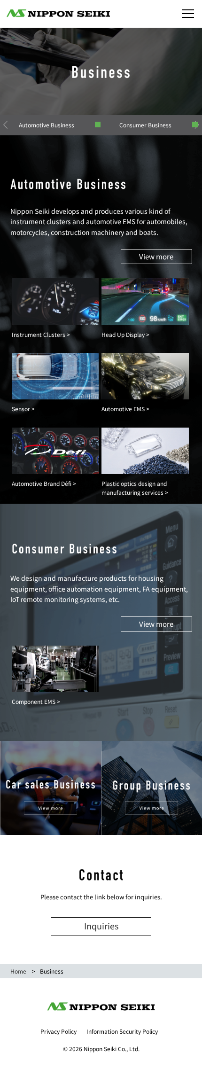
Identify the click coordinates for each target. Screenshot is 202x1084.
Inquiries (101, 926)
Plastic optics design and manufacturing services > (134, 487)
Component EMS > (36, 701)
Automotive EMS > (125, 409)
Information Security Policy (122, 1031)
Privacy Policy (58, 1031)
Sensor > (23, 409)
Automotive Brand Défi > (44, 483)
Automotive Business (46, 124)
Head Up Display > (125, 334)
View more (156, 256)
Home (18, 971)
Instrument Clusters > (41, 334)
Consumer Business (145, 124)
